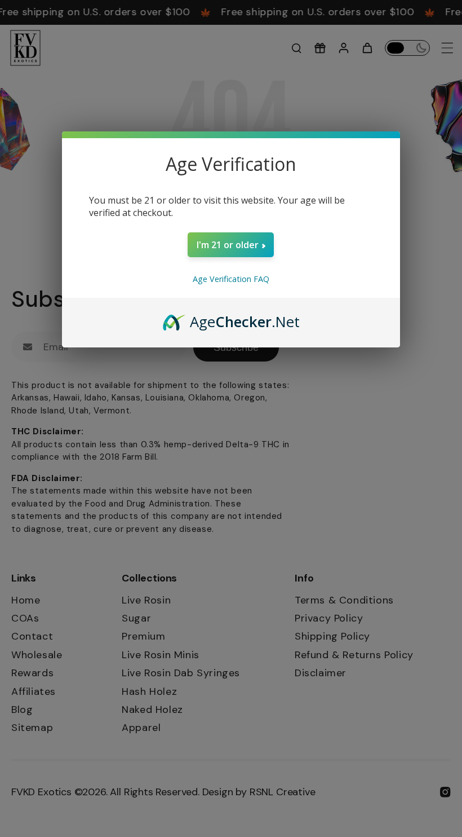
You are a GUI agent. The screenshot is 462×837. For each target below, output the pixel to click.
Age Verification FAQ (231, 279)
